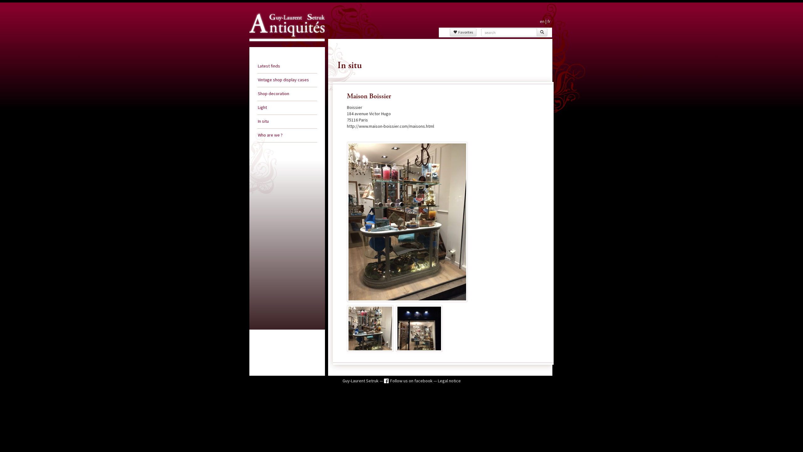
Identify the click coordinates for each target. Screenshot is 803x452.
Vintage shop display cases (283, 80)
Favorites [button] (465, 32)
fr (548, 21)
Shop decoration (273, 93)
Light (262, 107)
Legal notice (449, 381)
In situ (263, 121)
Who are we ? (270, 135)
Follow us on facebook (411, 381)
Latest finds (269, 66)
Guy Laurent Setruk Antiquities (285, 46)
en (542, 21)
